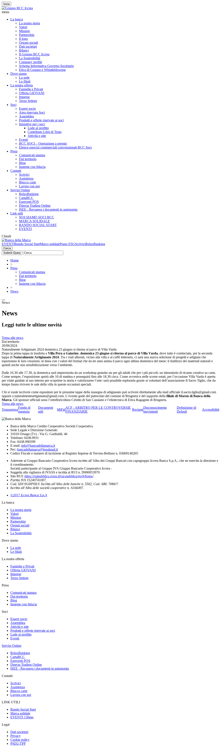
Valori (23, 27)
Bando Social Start (27, 244)
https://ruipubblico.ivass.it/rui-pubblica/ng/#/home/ (58, 476)
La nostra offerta (21, 85)
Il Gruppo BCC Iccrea (34, 54)
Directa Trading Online (35, 205)
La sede (24, 77)
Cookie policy (20, 739)
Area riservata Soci (32, 112)
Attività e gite (37, 136)
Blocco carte (27, 182)
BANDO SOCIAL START (38, 225)
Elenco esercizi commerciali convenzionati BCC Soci (55, 147)
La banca (16, 19)
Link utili (16, 213)
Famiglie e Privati (31, 89)
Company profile (30, 62)
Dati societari (28, 46)
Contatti (15, 170)
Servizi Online (20, 190)
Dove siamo (18, 73)
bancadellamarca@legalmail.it (37, 449)
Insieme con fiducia (32, 167)
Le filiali (24, 81)
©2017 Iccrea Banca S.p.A (28, 495)
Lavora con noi (29, 186)
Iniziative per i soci (32, 124)
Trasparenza (10, 409)
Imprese (24, 97)
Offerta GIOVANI (31, 93)
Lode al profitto (38, 128)
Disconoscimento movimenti (155, 409)
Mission (24, 31)
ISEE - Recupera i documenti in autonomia (48, 209)
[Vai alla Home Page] (16, 240)
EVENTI (25, 229)
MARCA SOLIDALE (34, 221)
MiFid (61, 409)
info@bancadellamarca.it (38, 445)
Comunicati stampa (32, 155)
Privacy (15, 736)
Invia (6, 4)
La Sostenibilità (29, 58)
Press (13, 151)
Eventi (23, 139)
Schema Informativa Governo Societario (46, 66)
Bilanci (24, 50)
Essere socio (27, 108)
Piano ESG (67, 244)
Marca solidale (50, 244)
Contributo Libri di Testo (45, 132)
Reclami (137, 409)
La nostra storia (29, 23)
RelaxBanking (29, 194)
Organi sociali (28, 42)
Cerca (7, 248)
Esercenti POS (29, 202)
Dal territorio (27, 159)
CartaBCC (26, 198)
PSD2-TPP (18, 743)
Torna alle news (12, 338)
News (14, 291)
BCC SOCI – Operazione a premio (43, 143)
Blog (22, 163)
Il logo (23, 39)
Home (14, 260)
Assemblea (26, 116)
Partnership (26, 35)
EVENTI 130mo (21, 717)
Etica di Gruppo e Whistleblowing (42, 70)
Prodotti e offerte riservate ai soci (41, 120)
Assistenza (26, 178)
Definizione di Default (186, 409)
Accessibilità (210, 409)
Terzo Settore (28, 101)
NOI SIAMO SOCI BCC (36, 217)
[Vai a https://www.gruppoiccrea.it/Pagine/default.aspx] (17, 8)
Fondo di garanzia (24, 409)
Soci (13, 105)
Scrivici (24, 174)
